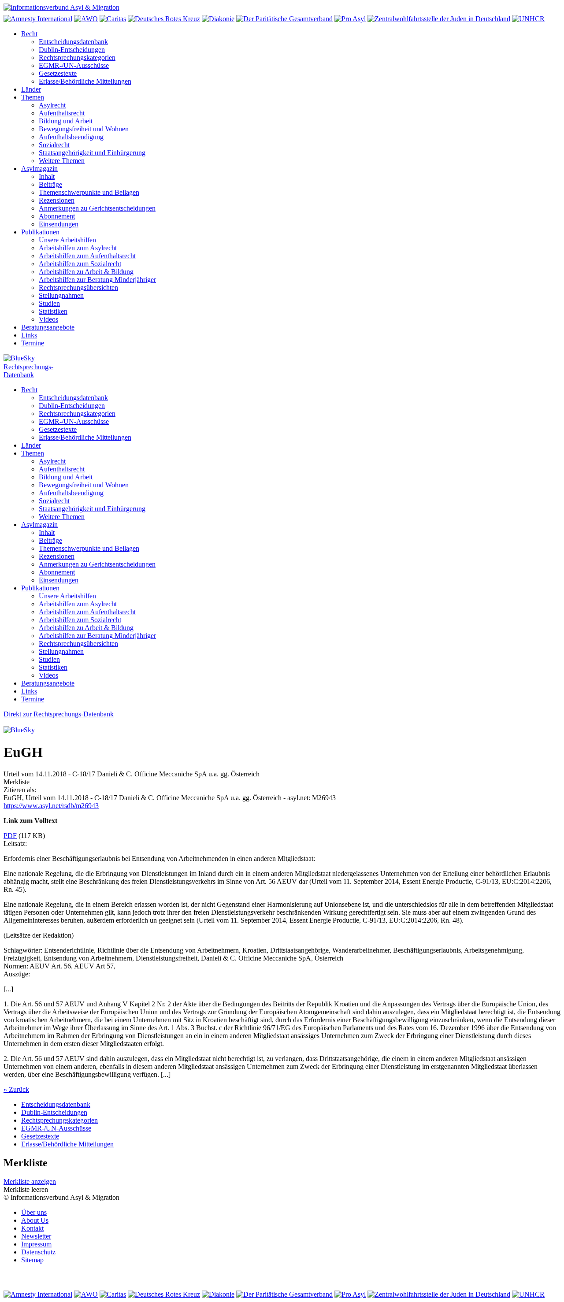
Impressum (36, 1244)
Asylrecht (52, 105)
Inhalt (47, 176)
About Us (34, 1220)
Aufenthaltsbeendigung (71, 137)
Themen (32, 97)
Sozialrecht (54, 144)
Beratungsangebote (47, 327)
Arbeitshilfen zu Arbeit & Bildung (86, 271)
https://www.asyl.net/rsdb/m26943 (51, 805)
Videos (48, 319)
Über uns (34, 1212)
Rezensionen (56, 200)
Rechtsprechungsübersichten (78, 287)
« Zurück (16, 1089)
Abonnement (57, 216)
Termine (32, 343)
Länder (31, 89)
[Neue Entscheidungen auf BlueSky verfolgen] (282, 358)
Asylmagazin (39, 168)
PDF (10, 835)
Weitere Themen (62, 160)
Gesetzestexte (58, 73)
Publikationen (40, 232)
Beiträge (50, 184)
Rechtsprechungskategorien (77, 57)
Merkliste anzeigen (30, 1181)
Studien (49, 303)
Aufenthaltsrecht (62, 113)
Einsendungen (58, 224)
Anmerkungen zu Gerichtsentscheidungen (97, 208)
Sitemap (32, 1260)
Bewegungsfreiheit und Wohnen (84, 129)
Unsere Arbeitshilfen (67, 240)
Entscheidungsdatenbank (73, 41)
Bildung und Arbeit (66, 121)
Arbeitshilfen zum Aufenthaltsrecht (87, 256)
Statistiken (53, 311)
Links (29, 335)
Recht (29, 33)
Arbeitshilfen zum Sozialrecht (80, 263)
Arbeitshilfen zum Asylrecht (78, 248)
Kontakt (32, 1228)
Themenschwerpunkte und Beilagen (89, 192)
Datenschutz (38, 1252)
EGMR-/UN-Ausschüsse (74, 65)
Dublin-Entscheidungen (72, 49)
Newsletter (36, 1236)
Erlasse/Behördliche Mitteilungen (85, 81)
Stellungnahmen (61, 295)
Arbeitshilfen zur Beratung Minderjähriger (97, 279)
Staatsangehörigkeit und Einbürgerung (92, 152)
